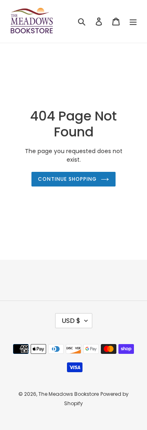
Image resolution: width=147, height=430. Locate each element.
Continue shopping (67, 179)
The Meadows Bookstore (68, 394)
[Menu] (133, 21)
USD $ (71, 320)
